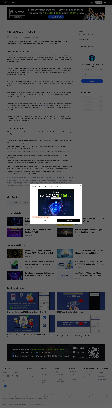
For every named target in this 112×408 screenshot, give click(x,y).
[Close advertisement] (80, 186)
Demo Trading (43, 220)
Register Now (68, 220)
